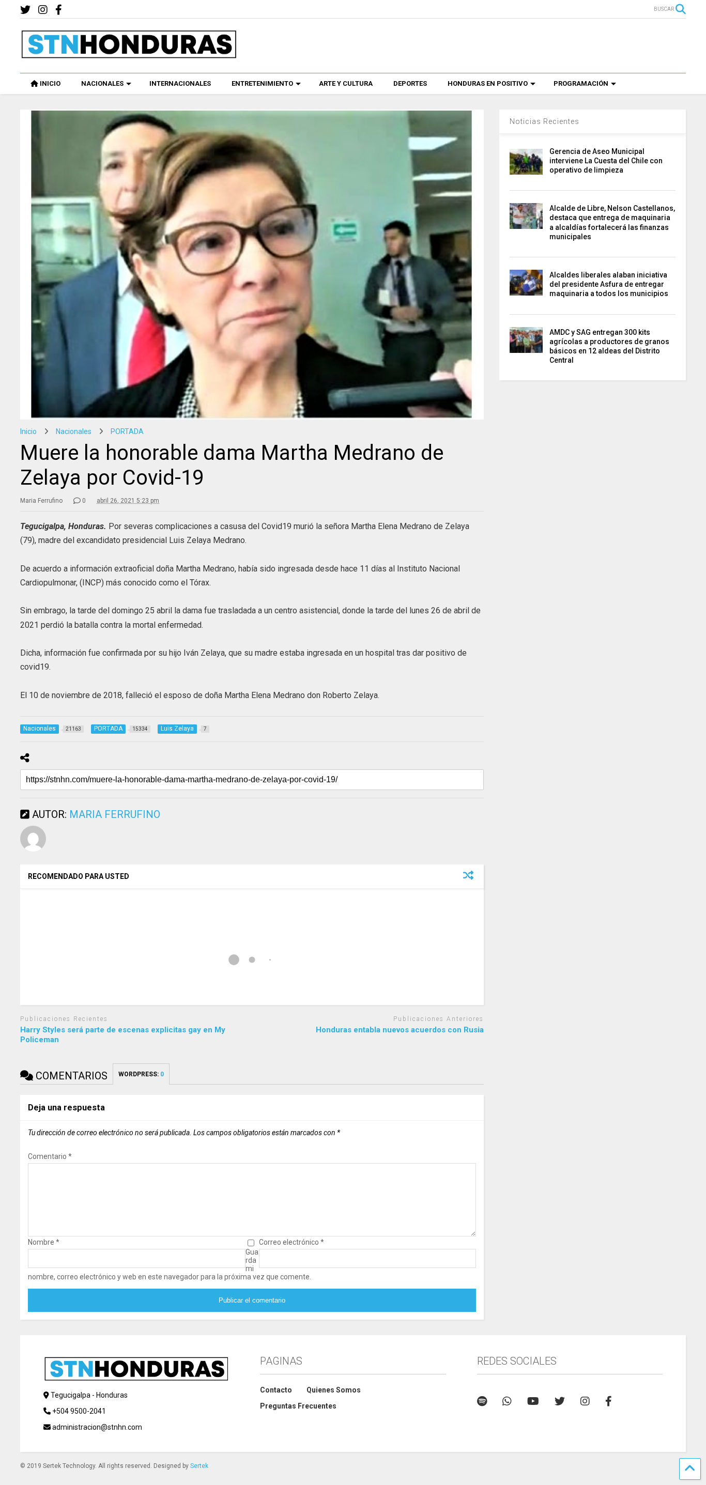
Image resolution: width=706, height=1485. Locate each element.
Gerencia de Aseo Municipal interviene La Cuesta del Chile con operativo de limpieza (606, 160)
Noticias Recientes (544, 121)
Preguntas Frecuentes (298, 1406)
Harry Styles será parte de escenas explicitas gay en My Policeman (122, 1035)
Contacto (276, 1390)
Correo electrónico (291, 1242)
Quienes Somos (333, 1390)
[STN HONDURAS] (128, 55)
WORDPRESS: (141, 1074)
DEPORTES (410, 83)
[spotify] (482, 1401)
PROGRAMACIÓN (581, 83)
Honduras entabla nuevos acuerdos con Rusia (400, 1029)
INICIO (50, 83)
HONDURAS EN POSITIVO (488, 83)
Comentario (50, 1156)
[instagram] (43, 10)
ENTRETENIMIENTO (262, 83)
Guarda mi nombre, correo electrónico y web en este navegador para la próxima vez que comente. (169, 1264)
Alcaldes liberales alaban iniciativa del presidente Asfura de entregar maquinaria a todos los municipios (608, 284)
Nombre (43, 1242)
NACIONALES (102, 83)
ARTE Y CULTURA (346, 83)
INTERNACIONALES (180, 83)
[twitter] (25, 10)
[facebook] (58, 10)
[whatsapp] (507, 1401)
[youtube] (533, 1401)
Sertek (199, 1465)
